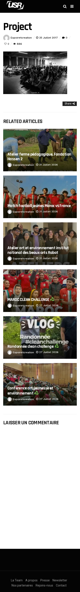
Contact (61, 585)
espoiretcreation (21, 37)
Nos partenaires (22, 585)
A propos (31, 580)
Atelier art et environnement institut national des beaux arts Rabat (38, 250)
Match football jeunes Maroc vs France (39, 206)
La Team (17, 580)
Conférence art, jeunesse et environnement (30, 390)
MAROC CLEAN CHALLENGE (28, 299)
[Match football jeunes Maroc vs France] (40, 197)
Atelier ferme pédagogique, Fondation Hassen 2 (39, 157)
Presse (45, 580)
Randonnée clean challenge (30, 346)
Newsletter (59, 580)
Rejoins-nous (44, 585)
